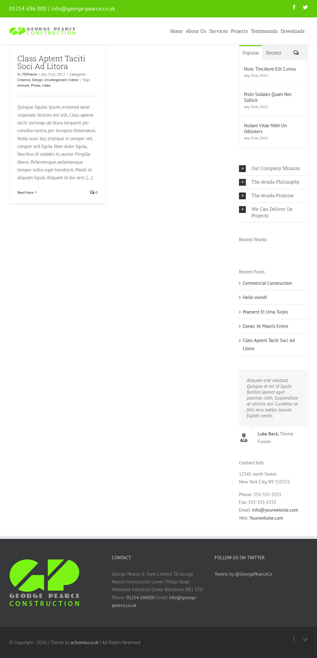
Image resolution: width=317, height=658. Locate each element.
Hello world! (255, 297)
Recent (273, 53)
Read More (25, 192)
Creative (23, 79)
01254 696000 (140, 594)
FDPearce (29, 74)
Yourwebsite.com (266, 514)
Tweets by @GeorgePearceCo (243, 571)
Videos (73, 79)
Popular (250, 53)
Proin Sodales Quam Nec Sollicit (268, 97)
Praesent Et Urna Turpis (265, 312)
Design (37, 79)
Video (46, 85)
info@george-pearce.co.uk (83, 8)
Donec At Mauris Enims (265, 326)
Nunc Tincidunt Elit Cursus (270, 69)
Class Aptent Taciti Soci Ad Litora (51, 62)
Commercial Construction (267, 283)
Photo (35, 85)
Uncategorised (55, 79)
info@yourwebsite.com (275, 506)
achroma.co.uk (84, 639)
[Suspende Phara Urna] (239, 252)
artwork (23, 85)
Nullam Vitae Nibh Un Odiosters (265, 128)
